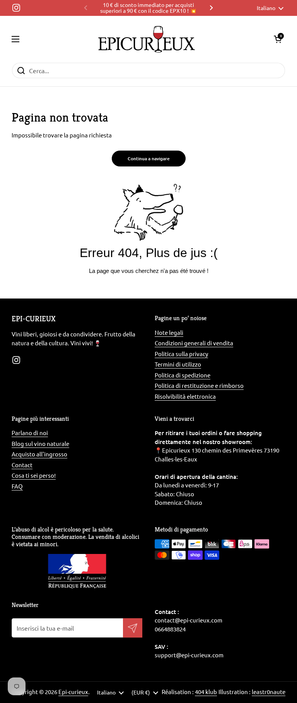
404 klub (206, 691)
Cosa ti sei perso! (34, 475)
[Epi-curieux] (147, 39)
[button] (277, 39)
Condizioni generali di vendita (194, 342)
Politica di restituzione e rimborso (199, 385)
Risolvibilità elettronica (185, 396)
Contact (22, 464)
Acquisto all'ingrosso (39, 454)
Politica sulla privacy (181, 353)
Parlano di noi (30, 432)
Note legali (169, 332)
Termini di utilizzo (178, 364)
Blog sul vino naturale (40, 443)
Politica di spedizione (182, 375)
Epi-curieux (73, 691)
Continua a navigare (149, 158)
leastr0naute (268, 691)
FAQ (17, 486)
